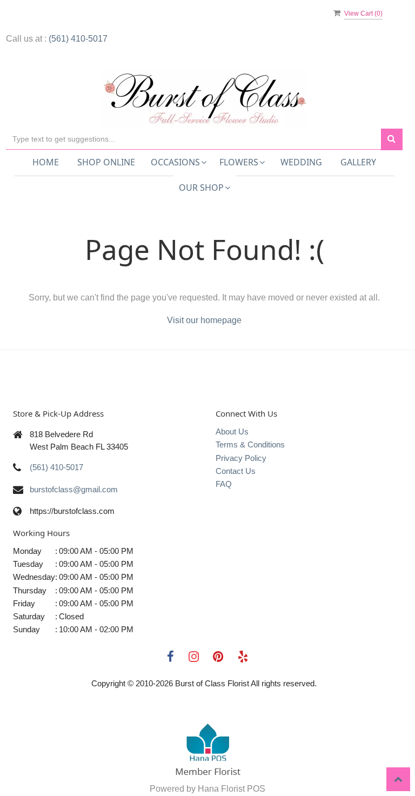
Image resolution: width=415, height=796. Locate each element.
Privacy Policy (241, 458)
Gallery (358, 162)
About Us (232, 431)
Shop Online (106, 162)
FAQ (224, 484)
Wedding (301, 162)
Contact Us (236, 471)
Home (45, 162)
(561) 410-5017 (78, 38)
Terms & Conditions (250, 444)
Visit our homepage (204, 320)
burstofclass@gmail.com (74, 489)
